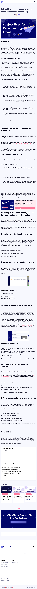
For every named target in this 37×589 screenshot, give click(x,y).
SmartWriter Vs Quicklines (5, 574)
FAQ (23, 555)
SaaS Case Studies (4, 564)
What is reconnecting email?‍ (7, 454)
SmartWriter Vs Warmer (5, 580)
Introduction (5, 452)
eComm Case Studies (4, 562)
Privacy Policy (32, 549)
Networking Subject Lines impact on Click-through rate (12, 459)
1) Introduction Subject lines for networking (10, 465)
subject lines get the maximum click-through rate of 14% (22, 143)
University (24, 553)
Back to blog (18, 508)
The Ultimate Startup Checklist (4, 569)
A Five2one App (4, 549)
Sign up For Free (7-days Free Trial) (18, 522)
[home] (6, 2)
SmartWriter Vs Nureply (5, 578)
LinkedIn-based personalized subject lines (24, 325)
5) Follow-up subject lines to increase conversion (11, 473)
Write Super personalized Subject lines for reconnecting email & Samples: (16, 463)
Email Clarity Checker (15, 562)
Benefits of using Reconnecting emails (9, 456)
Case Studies (25, 551)
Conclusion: (4, 475)
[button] (35, 1)
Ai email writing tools (7, 424)
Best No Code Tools (4, 566)
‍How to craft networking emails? (8, 461)
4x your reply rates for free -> (25, 208)
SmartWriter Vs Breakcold (5, 576)
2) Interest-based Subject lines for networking (11, 467)
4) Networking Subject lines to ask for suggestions (11, 471)
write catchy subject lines (17, 226)
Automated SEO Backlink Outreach (16, 549)
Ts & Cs (32, 552)
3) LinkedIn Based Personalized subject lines (10, 469)
